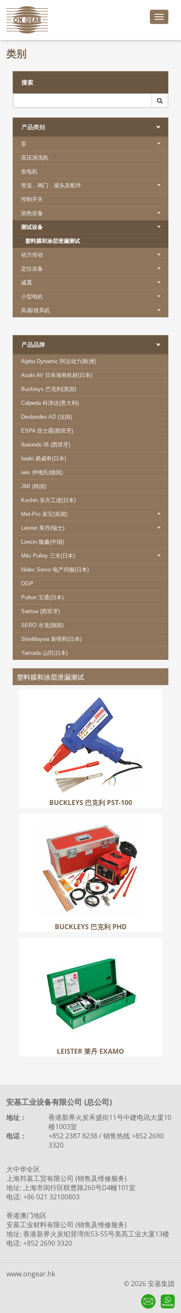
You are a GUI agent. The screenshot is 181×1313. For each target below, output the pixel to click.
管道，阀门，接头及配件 (51, 185)
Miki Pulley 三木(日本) (48, 556)
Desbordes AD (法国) (46, 417)
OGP (27, 583)
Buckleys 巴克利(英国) (48, 389)
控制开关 (32, 199)
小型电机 (32, 296)
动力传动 (32, 255)
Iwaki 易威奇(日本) (43, 458)
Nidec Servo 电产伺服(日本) (55, 569)
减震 (26, 282)
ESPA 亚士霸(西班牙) (47, 431)
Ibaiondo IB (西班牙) (45, 444)
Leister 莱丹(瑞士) (42, 528)
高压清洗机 (34, 157)
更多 (90, 732)
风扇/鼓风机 (35, 310)
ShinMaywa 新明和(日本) (51, 639)
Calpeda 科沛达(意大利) (50, 403)
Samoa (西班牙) (40, 611)
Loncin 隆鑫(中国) (42, 542)
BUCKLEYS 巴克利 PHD (90, 826)
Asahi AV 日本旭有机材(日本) (56, 375)
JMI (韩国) (33, 486)
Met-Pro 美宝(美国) (44, 514)
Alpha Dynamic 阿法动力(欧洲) (58, 361)
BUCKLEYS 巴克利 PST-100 (90, 701)
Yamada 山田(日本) (44, 653)
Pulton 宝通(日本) (42, 597)
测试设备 (32, 227)
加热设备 (32, 213)
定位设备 (32, 269)
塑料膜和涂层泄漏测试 (52, 241)
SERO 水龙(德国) (42, 625)
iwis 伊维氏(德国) (42, 472)
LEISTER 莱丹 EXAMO (90, 950)
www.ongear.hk (30, 1273)
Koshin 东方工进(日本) (48, 500)
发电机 (29, 171)
